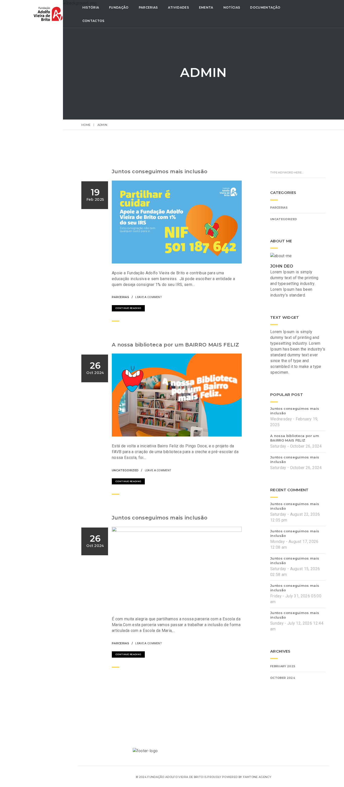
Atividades (178, 7)
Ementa (206, 7)
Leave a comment (148, 297)
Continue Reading (128, 308)
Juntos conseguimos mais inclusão (159, 171)
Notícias (231, 7)
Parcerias (148, 7)
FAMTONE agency (257, 777)
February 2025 (282, 666)
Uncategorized (125, 470)
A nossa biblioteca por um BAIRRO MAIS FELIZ (175, 345)
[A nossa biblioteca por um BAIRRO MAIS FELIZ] (225, 470)
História (90, 7)
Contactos (93, 21)
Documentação (265, 7)
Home (85, 125)
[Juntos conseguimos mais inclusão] (225, 296)
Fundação (119, 7)
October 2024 (282, 678)
